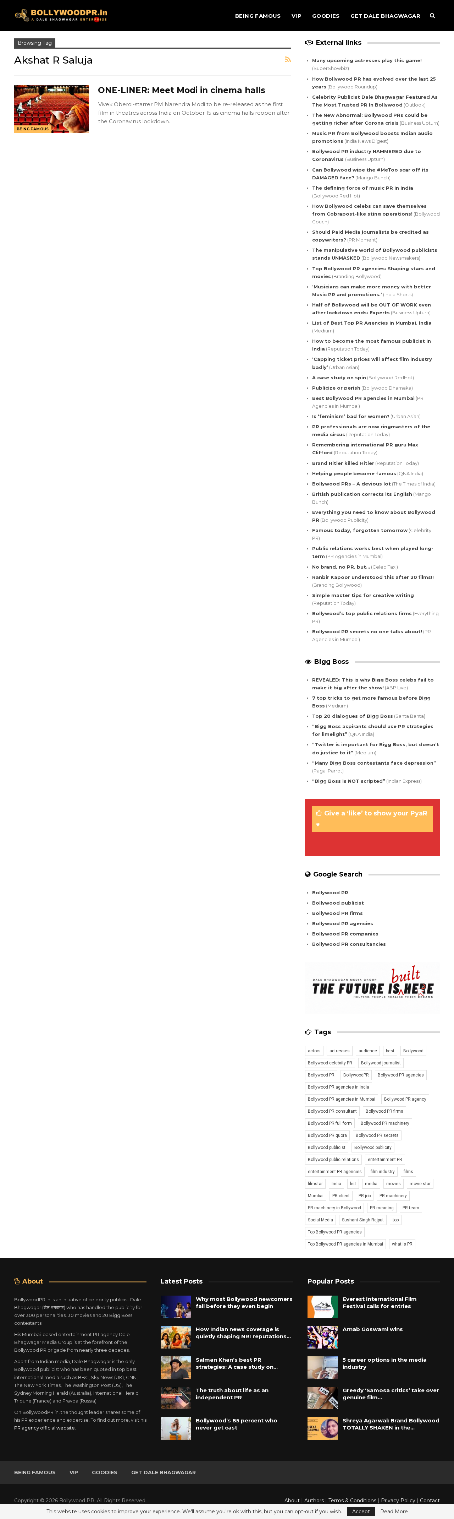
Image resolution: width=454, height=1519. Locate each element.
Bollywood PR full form (330, 1123)
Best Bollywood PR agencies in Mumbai (363, 398)
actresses (340, 1050)
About (292, 1500)
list (353, 1183)
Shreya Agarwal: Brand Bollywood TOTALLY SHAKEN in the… (391, 1424)
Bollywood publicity (373, 1147)
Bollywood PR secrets (377, 1135)
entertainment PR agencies (335, 1171)
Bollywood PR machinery (385, 1123)
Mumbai (315, 1195)
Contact (430, 1500)
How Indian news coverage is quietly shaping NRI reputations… (243, 1333)
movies (393, 1183)
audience (368, 1050)
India (336, 1183)
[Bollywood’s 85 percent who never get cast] (176, 1428)
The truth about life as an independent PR (232, 1394)
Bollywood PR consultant (332, 1111)
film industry (383, 1171)
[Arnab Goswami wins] (323, 1337)
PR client (341, 1195)
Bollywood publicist (338, 903)
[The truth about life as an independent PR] (176, 1398)
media (371, 1183)
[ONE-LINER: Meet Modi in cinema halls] (51, 109)
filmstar (315, 1183)
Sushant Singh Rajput (363, 1219)
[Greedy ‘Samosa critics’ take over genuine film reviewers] (323, 1398)
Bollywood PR (330, 892)
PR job (365, 1195)
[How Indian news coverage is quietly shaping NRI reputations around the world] (176, 1337)
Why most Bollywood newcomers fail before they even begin (244, 1302)
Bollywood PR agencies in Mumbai (341, 1099)
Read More (394, 1511)
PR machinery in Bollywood (334, 1207)
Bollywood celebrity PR (330, 1062)
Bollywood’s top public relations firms (362, 613)
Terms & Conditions (352, 1500)
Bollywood (413, 1050)
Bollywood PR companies (345, 934)
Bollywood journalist (381, 1062)
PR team (411, 1207)
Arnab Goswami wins (373, 1329)
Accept (361, 1511)
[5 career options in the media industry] (323, 1367)
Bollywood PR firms (337, 913)
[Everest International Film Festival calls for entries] (323, 1307)
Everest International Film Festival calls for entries (380, 1302)
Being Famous (258, 15)
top (396, 1219)
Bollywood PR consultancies (349, 944)
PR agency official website (44, 1428)
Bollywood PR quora (327, 1135)
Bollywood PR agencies (342, 923)
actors (314, 1050)
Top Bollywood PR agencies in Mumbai (345, 1244)
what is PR (402, 1244)
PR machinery (393, 1195)
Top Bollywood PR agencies (335, 1232)
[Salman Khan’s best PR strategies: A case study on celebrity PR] (176, 1367)
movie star (420, 1183)
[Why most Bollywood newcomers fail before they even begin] (176, 1307)
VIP (296, 15)
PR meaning (382, 1207)
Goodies (326, 15)
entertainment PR (385, 1159)
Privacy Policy (398, 1500)
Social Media (320, 1219)
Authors (314, 1500)
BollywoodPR (356, 1075)
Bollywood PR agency (405, 1099)
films (408, 1171)
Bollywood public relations (333, 1159)
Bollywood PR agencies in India (338, 1087)
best (390, 1050)
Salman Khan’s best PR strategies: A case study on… (237, 1363)
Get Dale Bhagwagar (385, 15)
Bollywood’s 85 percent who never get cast (236, 1424)
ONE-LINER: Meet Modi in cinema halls (181, 90)
